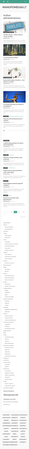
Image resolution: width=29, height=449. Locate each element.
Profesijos (7, 301)
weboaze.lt (23, 436)
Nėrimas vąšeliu (8, 379)
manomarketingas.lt (6, 425)
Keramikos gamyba (9, 337)
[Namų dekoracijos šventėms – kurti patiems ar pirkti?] (14, 72)
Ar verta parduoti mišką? (10, 57)
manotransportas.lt (14, 414)
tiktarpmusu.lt (14, 417)
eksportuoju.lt (14, 444)
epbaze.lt (14, 439)
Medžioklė (7, 292)
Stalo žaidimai (8, 254)
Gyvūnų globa (8, 235)
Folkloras (7, 366)
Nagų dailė (7, 241)
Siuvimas (7, 341)
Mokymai (7, 303)
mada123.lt (22, 431)
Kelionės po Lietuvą (9, 263)
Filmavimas (7, 311)
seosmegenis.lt (23, 442)
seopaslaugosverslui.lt (6, 442)
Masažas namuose (9, 250)
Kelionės (6, 155)
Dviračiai (6, 116)
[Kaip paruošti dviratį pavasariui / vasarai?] (13, 116)
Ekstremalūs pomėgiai (8, 345)
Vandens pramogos (9, 296)
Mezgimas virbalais (9, 373)
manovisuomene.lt (23, 414)
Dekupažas (7, 377)
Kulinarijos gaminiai (9, 275)
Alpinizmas (7, 351)
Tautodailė (7, 364)
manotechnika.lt (6, 414)
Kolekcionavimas (7, 265)
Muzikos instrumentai (10, 286)
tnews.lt (6, 436)
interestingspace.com (6, 444)
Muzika (5, 282)
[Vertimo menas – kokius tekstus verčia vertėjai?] (14, 27)
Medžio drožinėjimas (10, 375)
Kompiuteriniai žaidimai (10, 256)
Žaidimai (5, 252)
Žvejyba (6, 290)
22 (12, 212)
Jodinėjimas (6, 358)
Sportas (6, 180)
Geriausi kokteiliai (9, 227)
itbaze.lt (14, 433)
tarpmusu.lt (22, 417)
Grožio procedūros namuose (11, 244)
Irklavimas (6, 140)
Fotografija (5, 307)
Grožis (5, 167)
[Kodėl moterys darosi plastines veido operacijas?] (9, 167)
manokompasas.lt (6, 423)
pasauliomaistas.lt (6, 417)
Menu (7, 1)
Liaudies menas (7, 362)
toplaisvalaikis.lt (22, 439)
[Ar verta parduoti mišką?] (14, 50)
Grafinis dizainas (9, 318)
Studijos (7, 305)
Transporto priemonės (8, 322)
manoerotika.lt (14, 423)
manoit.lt (6, 431)
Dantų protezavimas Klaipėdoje (10, 401)
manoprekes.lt (23, 425)
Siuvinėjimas (8, 371)
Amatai (5, 335)
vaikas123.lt (6, 420)
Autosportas (7, 324)
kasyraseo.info (14, 442)
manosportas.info (14, 428)
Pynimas (7, 339)
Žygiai (6, 294)
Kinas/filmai (6, 360)
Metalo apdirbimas (9, 343)
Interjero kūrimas (9, 316)
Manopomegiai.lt (14, 7)
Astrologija (7, 269)
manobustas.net (14, 420)
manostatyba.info (23, 428)
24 (19, 212)
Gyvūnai (5, 233)
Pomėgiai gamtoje (7, 288)
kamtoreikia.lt (6, 439)
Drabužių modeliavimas (10, 320)
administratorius (6, 38)
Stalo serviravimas (9, 280)
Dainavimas (7, 284)
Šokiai (4, 332)
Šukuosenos (7, 248)
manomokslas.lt (14, 425)
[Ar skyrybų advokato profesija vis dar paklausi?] (14, 96)
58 (24, 212)
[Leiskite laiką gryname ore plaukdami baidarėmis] (14, 135)
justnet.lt (23, 433)
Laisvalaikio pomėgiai (8, 387)
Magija (4, 267)
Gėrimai (5, 225)
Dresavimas (7, 237)
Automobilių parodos (10, 328)
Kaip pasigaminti (7, 77)
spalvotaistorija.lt (6, 433)
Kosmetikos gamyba (9, 246)
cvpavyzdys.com (14, 436)
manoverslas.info (14, 431)
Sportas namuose (9, 383)
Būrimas (7, 271)
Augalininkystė (7, 55)
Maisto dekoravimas (9, 277)
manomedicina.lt (23, 420)
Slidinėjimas (8, 354)
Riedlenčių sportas (9, 347)
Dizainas (5, 313)
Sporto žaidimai (8, 258)
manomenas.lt (6, 404)
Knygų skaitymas (7, 330)
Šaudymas (5, 231)
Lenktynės (7, 326)
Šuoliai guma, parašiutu (10, 356)
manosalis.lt (6, 428)
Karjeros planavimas (8, 32)
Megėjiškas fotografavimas (11, 309)
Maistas (5, 195)
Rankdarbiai (6, 368)
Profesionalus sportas (10, 385)
